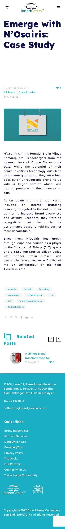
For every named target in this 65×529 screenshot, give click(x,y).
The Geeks (11, 458)
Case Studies (27, 92)
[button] (51, 339)
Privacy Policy (13, 453)
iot (9, 301)
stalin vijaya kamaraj (31, 301)
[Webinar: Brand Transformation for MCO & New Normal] (17, 358)
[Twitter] (11, 317)
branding (44, 289)
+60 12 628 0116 (14, 400)
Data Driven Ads (15, 441)
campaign (13, 295)
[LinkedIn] (26, 317)
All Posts (9, 92)
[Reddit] (32, 317)
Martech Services (15, 436)
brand (27, 289)
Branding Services (16, 430)
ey (52, 295)
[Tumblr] (21, 317)
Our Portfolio (12, 464)
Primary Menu (58, 7)
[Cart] (7, 7)
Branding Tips (13, 447)
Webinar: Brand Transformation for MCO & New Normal (38, 358)
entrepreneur (35, 295)
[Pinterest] (16, 317)
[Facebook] (6, 317)
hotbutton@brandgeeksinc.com (25, 408)
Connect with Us (15, 469)
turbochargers (16, 306)
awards (12, 289)
